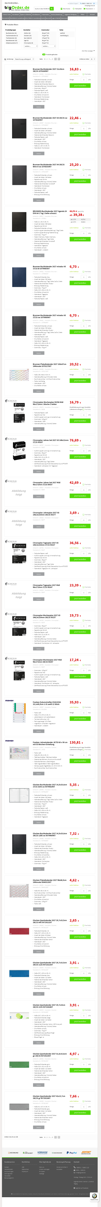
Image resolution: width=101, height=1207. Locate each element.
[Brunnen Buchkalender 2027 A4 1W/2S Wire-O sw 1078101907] (19, 184)
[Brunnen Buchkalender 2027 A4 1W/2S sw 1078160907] (19, 138)
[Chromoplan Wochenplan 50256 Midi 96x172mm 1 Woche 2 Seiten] (19, 422)
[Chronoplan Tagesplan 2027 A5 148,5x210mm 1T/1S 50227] (19, 563)
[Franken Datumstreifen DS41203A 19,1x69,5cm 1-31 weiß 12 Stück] (19, 722)
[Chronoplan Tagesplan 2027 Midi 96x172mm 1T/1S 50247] (19, 605)
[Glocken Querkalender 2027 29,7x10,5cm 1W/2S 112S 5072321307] (19, 983)
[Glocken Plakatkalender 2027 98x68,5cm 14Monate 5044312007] (19, 900)
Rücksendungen (8, 1171)
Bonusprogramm (9, 1178)
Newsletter (7, 1176)
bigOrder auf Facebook (81, 1188)
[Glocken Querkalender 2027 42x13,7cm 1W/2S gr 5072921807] (19, 1116)
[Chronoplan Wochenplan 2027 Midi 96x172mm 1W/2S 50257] (19, 680)
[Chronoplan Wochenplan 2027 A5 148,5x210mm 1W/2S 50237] (19, 635)
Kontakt (6, 1167)
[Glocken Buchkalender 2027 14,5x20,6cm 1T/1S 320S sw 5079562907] (19, 805)
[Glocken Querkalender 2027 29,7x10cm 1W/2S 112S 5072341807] (19, 1025)
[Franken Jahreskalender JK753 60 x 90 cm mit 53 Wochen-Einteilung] (19, 762)
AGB (23, 1167)
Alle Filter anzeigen (87, 51)
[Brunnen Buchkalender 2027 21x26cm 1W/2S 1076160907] (19, 89)
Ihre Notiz (88, 74)
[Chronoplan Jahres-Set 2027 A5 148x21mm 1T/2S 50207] (19, 460)
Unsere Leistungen (44, 1169)
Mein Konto (66, 9)
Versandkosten (8, 1169)
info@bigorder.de (81, 1173)
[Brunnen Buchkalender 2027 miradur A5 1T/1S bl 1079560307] (19, 286)
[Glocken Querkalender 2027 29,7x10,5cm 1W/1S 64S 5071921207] (19, 940)
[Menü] (98, 1193)
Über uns (41, 1167)
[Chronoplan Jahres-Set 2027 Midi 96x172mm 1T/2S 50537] (19, 502)
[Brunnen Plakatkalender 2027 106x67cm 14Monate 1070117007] (19, 384)
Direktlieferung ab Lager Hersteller (80, 407)
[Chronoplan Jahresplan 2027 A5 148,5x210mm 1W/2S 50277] (19, 533)
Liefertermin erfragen (76, 409)
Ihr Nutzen (42, 1171)
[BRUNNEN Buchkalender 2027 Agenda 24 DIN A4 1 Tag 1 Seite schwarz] (19, 231)
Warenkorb (90, 9)
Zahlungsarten (8, 1173)
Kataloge (41, 1173)
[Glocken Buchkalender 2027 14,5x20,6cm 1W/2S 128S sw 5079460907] (19, 853)
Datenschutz (25, 1169)
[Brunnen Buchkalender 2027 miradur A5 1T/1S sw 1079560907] (19, 335)
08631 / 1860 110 (87, 3)
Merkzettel (78, 9)
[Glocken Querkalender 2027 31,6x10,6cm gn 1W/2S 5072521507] (19, 1074)
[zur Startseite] (17, 10)
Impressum (25, 1171)
